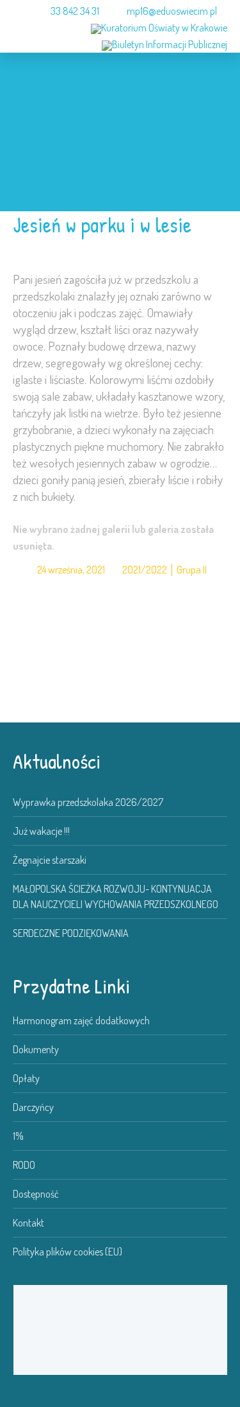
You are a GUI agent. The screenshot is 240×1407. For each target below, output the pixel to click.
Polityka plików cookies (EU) (67, 1251)
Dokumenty (36, 1049)
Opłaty (26, 1078)
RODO (24, 1164)
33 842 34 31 (75, 10)
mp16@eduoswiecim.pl (172, 10)
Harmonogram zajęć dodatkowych (81, 1020)
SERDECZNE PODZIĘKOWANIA (71, 933)
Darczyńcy (33, 1107)
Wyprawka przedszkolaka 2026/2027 (88, 802)
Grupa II (192, 569)
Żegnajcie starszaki (49, 859)
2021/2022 (144, 569)
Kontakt (28, 1222)
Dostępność (36, 1193)
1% (18, 1136)
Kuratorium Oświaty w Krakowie (164, 27)
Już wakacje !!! (41, 831)
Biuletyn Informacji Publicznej (169, 44)
